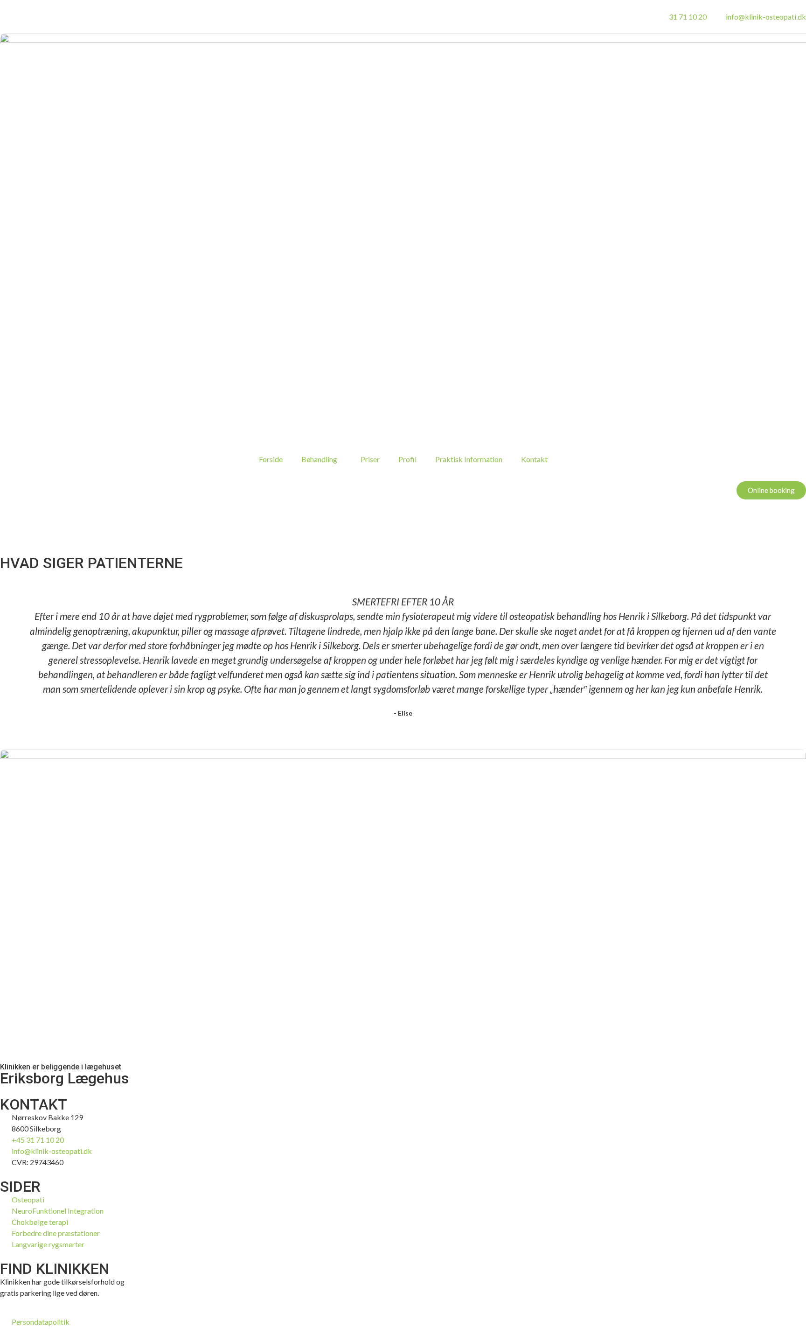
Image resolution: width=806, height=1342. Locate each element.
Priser (370, 459)
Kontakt (534, 459)
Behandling (319, 459)
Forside (271, 459)
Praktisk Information (468, 459)
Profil (407, 459)
